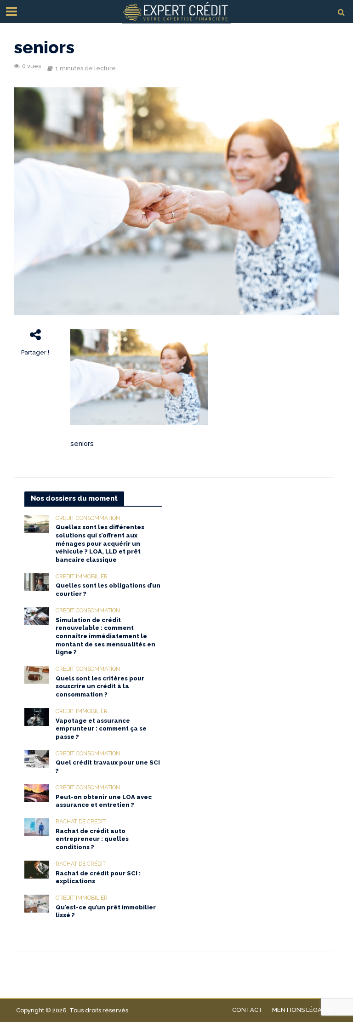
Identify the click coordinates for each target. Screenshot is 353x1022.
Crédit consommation (88, 518)
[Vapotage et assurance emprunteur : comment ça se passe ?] (36, 716)
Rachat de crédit (81, 821)
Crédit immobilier (82, 576)
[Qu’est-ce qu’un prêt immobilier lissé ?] (36, 903)
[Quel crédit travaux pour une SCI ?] (36, 758)
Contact (247, 1009)
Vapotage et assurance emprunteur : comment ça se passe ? (101, 728)
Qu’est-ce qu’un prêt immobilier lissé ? (106, 911)
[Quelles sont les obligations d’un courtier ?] (36, 581)
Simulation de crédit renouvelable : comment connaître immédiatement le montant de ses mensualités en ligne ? (105, 636)
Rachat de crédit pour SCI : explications (98, 877)
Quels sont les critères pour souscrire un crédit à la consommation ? (100, 686)
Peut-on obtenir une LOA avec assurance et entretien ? (104, 801)
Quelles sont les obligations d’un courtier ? (108, 589)
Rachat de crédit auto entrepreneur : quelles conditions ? (92, 839)
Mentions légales (302, 1009)
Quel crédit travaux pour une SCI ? (108, 766)
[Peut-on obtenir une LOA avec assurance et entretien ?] (36, 792)
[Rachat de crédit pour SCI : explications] (36, 869)
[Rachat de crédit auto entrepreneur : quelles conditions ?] (36, 826)
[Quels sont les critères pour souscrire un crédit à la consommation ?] (36, 674)
